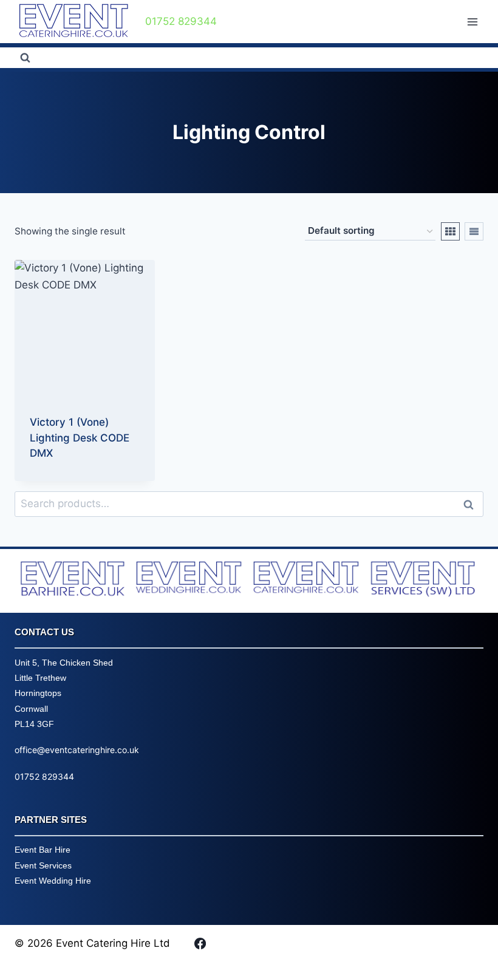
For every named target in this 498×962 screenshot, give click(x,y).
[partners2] (190, 579)
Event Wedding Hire (53, 880)
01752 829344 (44, 776)
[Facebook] (199, 943)
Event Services (43, 865)
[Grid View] (450, 231)
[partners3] (307, 579)
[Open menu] (472, 21)
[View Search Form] (25, 57)
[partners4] (424, 581)
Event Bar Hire (42, 850)
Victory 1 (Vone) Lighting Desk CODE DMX (79, 437)
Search (471, 504)
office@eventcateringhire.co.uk (77, 750)
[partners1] (73, 581)
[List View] (474, 231)
